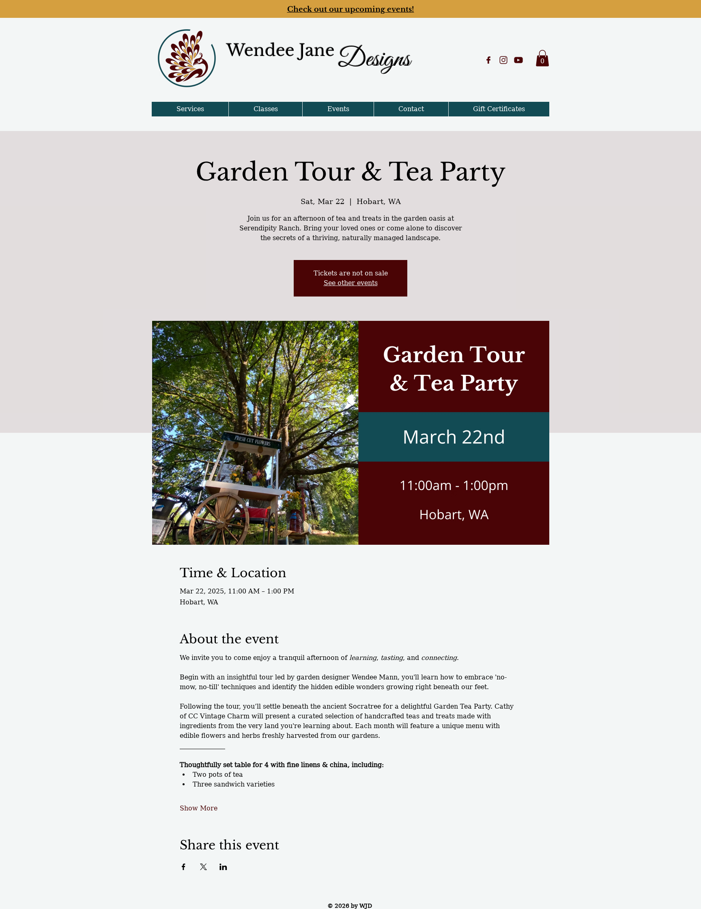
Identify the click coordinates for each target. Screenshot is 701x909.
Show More (198, 808)
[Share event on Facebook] (183, 867)
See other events (351, 283)
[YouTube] (518, 60)
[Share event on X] (203, 867)
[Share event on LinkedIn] (223, 867)
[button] (542, 58)
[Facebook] (488, 60)
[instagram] (503, 60)
